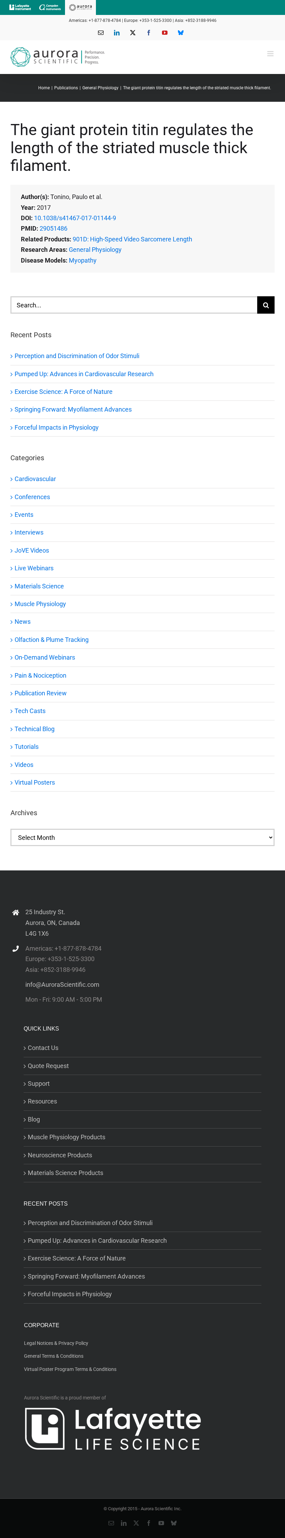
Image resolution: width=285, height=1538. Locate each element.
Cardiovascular (35, 478)
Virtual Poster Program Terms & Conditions (70, 1369)
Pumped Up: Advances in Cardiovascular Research (84, 374)
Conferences (32, 497)
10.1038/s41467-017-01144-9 (75, 218)
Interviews (29, 532)
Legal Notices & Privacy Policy (56, 1343)
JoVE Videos (32, 550)
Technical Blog (35, 729)
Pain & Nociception (40, 675)
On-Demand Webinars (45, 657)
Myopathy (83, 260)
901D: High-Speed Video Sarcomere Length (132, 239)
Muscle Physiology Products (66, 1137)
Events (24, 514)
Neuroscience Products (60, 1155)
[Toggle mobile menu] (271, 53)
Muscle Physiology (40, 603)
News (23, 621)
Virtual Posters (35, 782)
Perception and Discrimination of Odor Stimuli (77, 355)
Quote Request (48, 1065)
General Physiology (95, 249)
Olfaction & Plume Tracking (52, 639)
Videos (24, 764)
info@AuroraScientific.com (62, 984)
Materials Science (39, 586)
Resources (42, 1101)
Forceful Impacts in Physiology (57, 427)
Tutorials (27, 746)
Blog (34, 1119)
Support (39, 1083)
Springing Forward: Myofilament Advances (73, 409)
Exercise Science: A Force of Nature (64, 391)
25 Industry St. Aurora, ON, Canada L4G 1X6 (52, 922)
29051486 (53, 228)
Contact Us (43, 1047)
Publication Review (41, 693)
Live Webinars (34, 568)
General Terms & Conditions (53, 1356)
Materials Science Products (65, 1172)
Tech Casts (30, 710)
